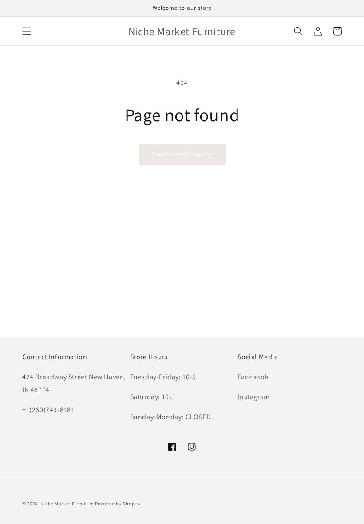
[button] (26, 31)
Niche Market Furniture (67, 503)
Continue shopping (182, 154)
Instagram (253, 396)
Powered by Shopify (118, 503)
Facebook (253, 376)
